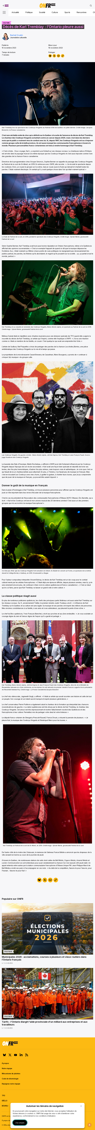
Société (42, 12)
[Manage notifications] (89, 1125)
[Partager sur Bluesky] (50, 55)
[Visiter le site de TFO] (6, 5)
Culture (55, 12)
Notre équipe (7, 1068)
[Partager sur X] (54, 55)
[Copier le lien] (62, 55)
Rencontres (81, 12)
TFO (3, 1095)
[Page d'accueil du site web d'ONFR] (47, 5)
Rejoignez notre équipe (11, 1084)
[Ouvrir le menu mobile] (4, 12)
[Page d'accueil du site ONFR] (47, 1043)
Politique (28, 12)
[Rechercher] (91, 5)
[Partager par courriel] (58, 55)
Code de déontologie (10, 1079)
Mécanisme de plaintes (11, 1074)
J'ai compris (19, 1123)
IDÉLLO (4, 1101)
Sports (67, 12)
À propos (5, 1063)
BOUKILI (5, 1106)
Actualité (15, 12)
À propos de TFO (7, 1120)
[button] (81, 1106)
